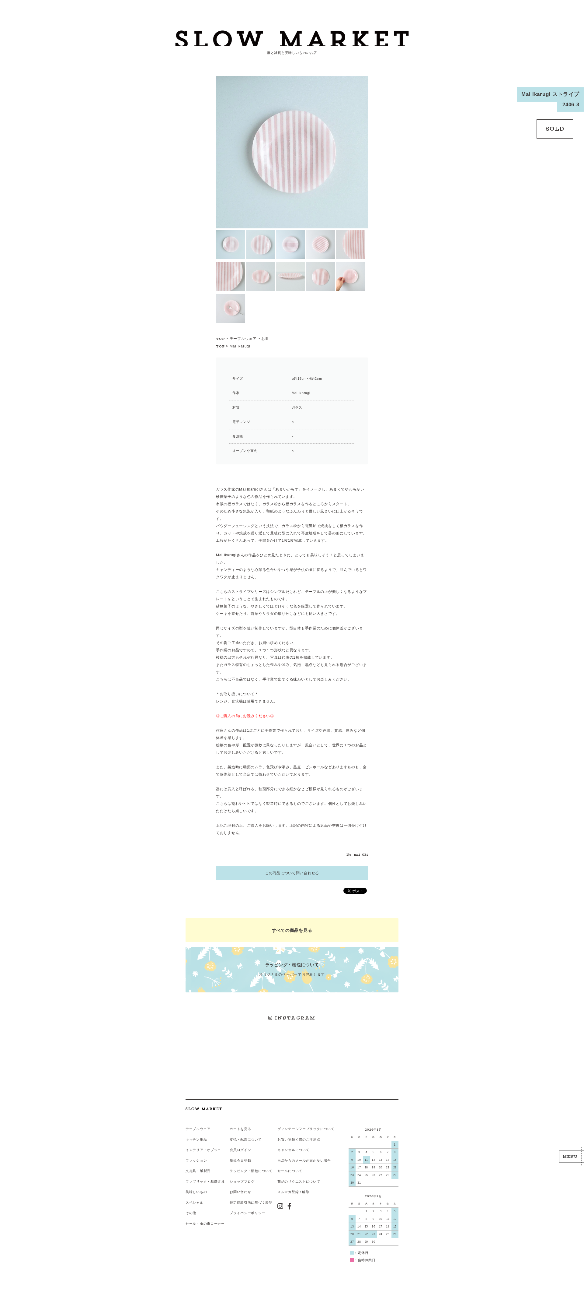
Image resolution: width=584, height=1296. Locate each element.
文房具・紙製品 (198, 1171)
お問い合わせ (240, 1192)
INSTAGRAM (294, 1018)
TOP (220, 338)
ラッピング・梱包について (251, 1171)
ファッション (196, 1160)
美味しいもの (196, 1192)
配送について (251, 1139)
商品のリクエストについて (298, 1181)
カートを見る (240, 1129)
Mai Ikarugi (240, 346)
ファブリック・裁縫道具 (205, 1181)
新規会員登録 (240, 1160)
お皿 (265, 338)
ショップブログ (242, 1181)
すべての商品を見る (292, 930)
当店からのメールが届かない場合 (304, 1160)
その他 (191, 1213)
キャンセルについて (293, 1150)
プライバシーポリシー (247, 1213)
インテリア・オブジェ (203, 1150)
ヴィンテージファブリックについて (306, 1129)
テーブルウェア (243, 338)
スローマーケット (292, 38)
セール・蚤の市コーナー (205, 1223)
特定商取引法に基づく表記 (251, 1202)
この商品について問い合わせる (292, 873)
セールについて (289, 1171)
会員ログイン (240, 1150)
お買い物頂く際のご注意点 (298, 1139)
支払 (233, 1139)
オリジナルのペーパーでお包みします (292, 969)
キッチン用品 (196, 1139)
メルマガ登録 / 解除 (293, 1192)
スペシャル (194, 1202)
